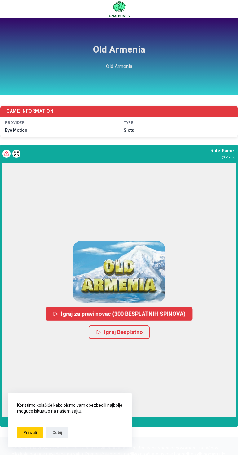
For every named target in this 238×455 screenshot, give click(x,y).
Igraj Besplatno (123, 332)
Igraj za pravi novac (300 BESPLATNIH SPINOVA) (124, 313)
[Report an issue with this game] (6, 154)
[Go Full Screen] (16, 154)
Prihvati (30, 432)
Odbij (57, 432)
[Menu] (223, 9)
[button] (119, 272)
